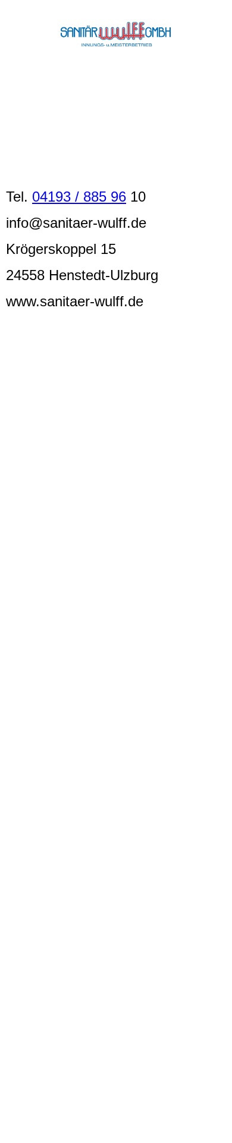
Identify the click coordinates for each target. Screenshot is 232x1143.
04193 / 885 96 (79, 197)
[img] (116, 34)
